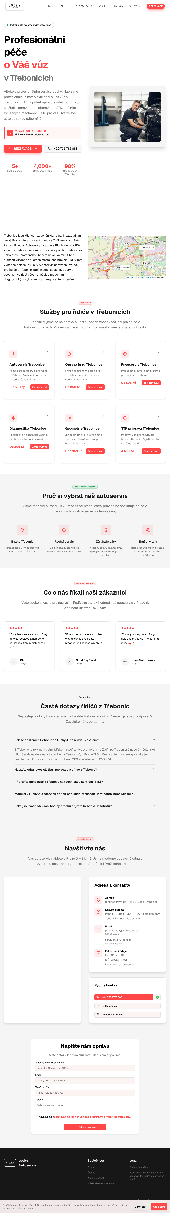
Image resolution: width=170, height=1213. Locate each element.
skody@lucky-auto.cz (118, 940)
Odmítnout (140, 1206)
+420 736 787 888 (65, 148)
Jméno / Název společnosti (50, 1062)
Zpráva (39, 1099)
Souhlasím (159, 1206)
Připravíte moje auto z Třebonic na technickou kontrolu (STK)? (59, 782)
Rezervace (156, 6)
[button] (117, 268)
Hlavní (50, 6)
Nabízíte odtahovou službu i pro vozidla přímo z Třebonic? (56, 769)
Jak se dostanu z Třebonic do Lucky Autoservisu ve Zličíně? (57, 740)
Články (103, 6)
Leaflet (132, 277)
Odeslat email (110, 1005)
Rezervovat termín (113, 1014)
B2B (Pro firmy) (84, 6)
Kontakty (118, 6)
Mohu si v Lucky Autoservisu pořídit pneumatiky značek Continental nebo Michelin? (75, 794)
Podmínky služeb (138, 1167)
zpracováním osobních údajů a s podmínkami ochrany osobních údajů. (92, 1116)
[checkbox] (36, 1116)
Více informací (25, 1208)
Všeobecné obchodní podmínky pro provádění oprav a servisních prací (146, 1176)
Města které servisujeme (101, 1183)
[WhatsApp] (158, 997)
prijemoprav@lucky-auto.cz (122, 930)
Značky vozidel (96, 1177)
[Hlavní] (14, 6)
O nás (91, 1167)
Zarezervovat (39, 387)
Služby (64, 6)
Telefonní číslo (43, 1087)
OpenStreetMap (147, 277)
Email (38, 1075)
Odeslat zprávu (87, 1127)
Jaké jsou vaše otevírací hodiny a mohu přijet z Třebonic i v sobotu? (63, 806)
